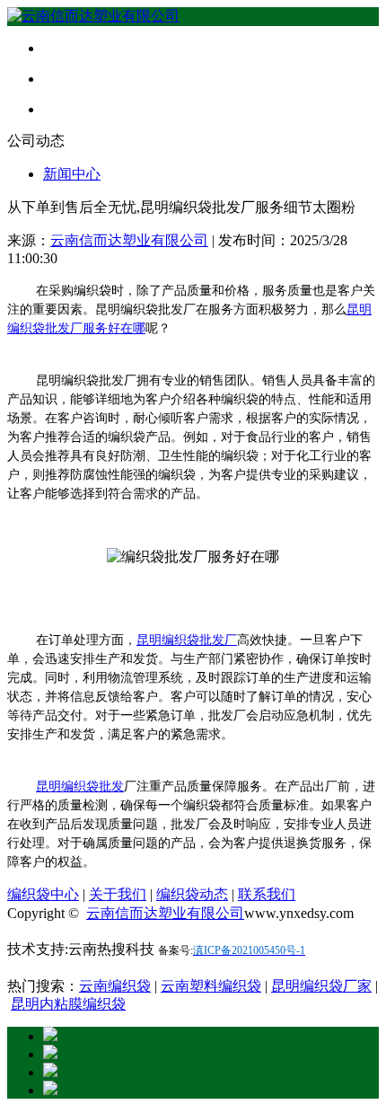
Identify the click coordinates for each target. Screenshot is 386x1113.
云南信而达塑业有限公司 (129, 240)
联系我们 (266, 894)
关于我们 (117, 894)
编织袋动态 (192, 894)
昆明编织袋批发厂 (186, 640)
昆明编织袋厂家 (321, 986)
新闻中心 (72, 173)
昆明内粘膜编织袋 (68, 1003)
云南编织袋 (115, 986)
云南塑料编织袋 (211, 986)
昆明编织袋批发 (80, 786)
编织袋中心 (43, 894)
